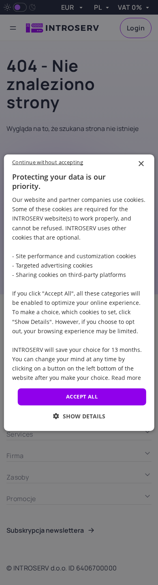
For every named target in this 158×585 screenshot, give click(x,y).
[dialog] (79, 292)
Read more (126, 377)
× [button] (141, 164)
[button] (79, 416)
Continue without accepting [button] (47, 161)
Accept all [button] (82, 396)
